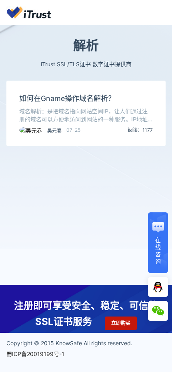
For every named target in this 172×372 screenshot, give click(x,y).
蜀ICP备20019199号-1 (35, 353)
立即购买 (120, 323)
